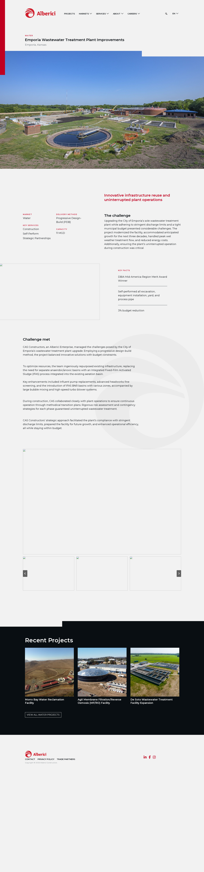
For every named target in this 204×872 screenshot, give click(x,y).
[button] (166, 14)
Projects (69, 13)
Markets (84, 13)
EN (173, 13)
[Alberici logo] (44, 13)
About (116, 13)
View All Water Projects (43, 714)
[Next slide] (179, 573)
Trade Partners (66, 759)
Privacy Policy (46, 759)
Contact (30, 759)
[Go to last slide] (25, 573)
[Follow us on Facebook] (150, 757)
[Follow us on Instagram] (154, 757)
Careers (132, 13)
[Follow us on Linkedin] (145, 757)
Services (101, 13)
